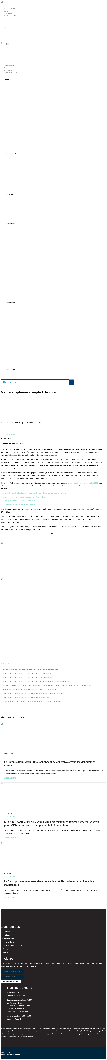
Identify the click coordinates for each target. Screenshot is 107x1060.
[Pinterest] (4, 29)
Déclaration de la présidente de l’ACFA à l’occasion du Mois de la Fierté (26, 697)
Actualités (9, 756)
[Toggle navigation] (7, 44)
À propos (6, 931)
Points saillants (8, 942)
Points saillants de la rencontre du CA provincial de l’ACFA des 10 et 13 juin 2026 (29, 689)
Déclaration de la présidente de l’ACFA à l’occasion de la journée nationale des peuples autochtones (35, 681)
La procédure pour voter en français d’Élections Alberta (24, 497)
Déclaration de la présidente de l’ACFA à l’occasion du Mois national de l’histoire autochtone (32, 693)
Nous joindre (7, 949)
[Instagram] (4, 22)
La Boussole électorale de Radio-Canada (19, 505)
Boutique (6, 935)
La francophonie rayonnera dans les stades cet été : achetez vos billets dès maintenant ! (31, 701)
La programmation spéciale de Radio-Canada (20, 501)
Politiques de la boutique (12, 945)
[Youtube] (4, 32)
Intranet (5, 952)
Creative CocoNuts (14, 1054)
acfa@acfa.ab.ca (20, 995)
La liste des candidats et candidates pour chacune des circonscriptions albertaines (35, 493)
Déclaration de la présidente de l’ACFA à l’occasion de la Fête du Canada (26, 673)
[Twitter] (5, 27)
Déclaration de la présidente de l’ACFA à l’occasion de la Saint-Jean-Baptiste (27, 677)
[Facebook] (4, 25)
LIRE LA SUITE (10, 778)
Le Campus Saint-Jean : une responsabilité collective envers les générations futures (30, 669)
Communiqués (6, 423)
